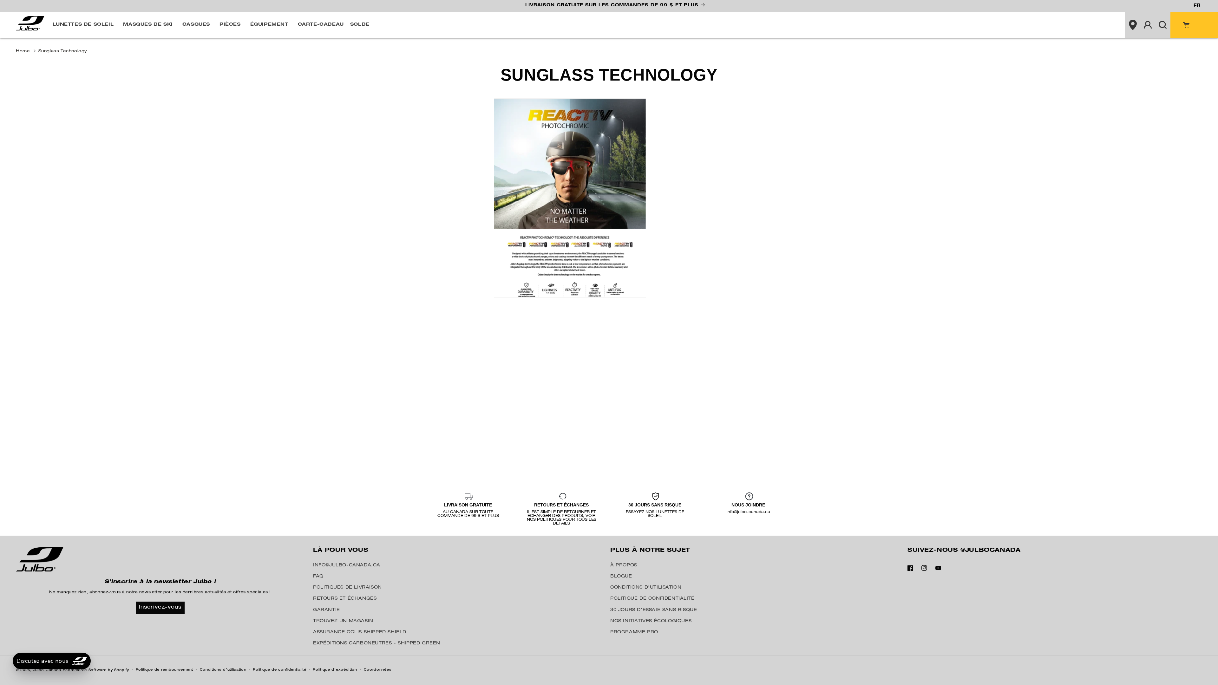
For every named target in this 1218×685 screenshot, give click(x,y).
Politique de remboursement (164, 670)
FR (1197, 5)
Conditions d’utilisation (223, 670)
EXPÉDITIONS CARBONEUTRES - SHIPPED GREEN (376, 643)
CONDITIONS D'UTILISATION (645, 587)
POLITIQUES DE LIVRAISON (347, 587)
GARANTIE (326, 610)
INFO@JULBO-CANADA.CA (346, 565)
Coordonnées (378, 670)
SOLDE (360, 25)
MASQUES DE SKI (148, 25)
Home (23, 51)
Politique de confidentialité (279, 670)
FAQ (318, 576)
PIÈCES (230, 25)
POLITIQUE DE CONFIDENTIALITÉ (652, 599)
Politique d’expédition (335, 670)
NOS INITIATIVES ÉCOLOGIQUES (650, 621)
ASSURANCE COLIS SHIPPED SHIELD (359, 632)
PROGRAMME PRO (634, 632)
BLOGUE (621, 576)
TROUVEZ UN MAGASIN (343, 621)
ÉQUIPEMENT (269, 25)
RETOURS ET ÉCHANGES (345, 599)
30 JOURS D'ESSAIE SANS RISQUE (653, 610)
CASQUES (196, 25)
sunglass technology (62, 51)
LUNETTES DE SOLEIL (83, 25)
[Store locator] (1133, 25)
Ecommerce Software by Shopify (96, 670)
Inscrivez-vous (160, 607)
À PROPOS (623, 565)
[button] (84, 25)
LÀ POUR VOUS (340, 550)
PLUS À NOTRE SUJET (650, 550)
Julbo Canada (47, 670)
